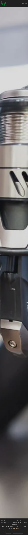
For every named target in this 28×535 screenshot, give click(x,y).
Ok (8, 532)
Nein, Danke (18, 532)
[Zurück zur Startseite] (3, 3)
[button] (24, 3)
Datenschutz (20, 526)
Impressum (16, 528)
